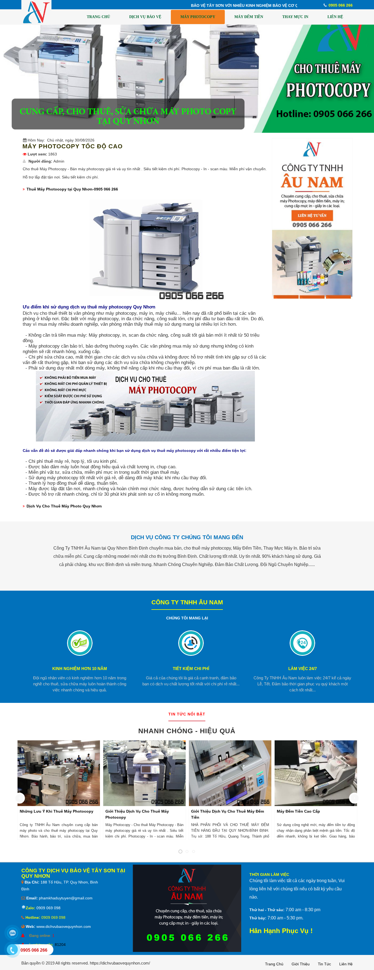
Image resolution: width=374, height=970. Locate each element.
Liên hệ (346, 964)
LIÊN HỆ (335, 17)
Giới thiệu (301, 964)
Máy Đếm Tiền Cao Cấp (298, 811)
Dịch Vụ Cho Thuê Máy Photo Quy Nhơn (64, 506)
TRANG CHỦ (98, 17)
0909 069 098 (48, 908)
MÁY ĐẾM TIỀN (248, 17)
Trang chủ (274, 964)
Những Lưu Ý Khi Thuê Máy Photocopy (56, 811)
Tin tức (324, 964)
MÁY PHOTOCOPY (197, 17)
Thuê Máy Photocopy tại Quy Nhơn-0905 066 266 (72, 189)
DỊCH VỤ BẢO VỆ (145, 17)
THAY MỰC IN (295, 17)
